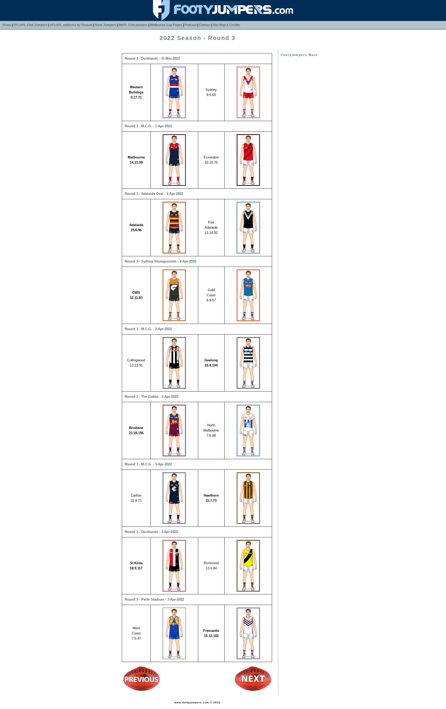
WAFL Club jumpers (133, 25)
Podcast (191, 25)
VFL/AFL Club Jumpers (30, 25)
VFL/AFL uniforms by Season (71, 25)
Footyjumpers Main (299, 55)
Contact (205, 25)
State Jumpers (105, 25)
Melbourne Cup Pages (166, 25)
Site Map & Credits (226, 25)
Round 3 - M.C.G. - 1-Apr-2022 (148, 126)
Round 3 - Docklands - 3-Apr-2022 (151, 532)
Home (7, 25)
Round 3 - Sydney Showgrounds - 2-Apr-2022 (160, 261)
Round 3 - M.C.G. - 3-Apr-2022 (148, 464)
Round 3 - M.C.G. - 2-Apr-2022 (148, 329)
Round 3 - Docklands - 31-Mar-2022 (152, 58)
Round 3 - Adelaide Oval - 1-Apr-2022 (154, 194)
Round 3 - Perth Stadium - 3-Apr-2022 (154, 599)
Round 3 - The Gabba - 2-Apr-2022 (151, 397)
